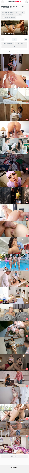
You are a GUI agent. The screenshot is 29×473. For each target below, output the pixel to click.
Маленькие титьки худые (7, 12)
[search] (26, 1)
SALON (14, 2)
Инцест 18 (18, 14)
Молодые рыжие (20, 12)
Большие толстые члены (7, 14)
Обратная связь (14, 467)
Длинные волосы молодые (8, 17)
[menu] (2, 1)
